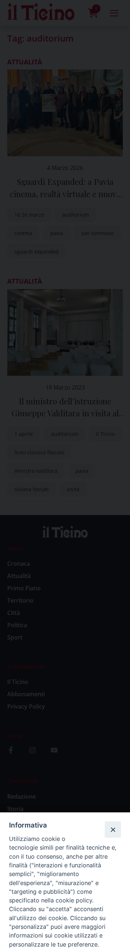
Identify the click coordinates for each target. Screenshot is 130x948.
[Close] (113, 829)
